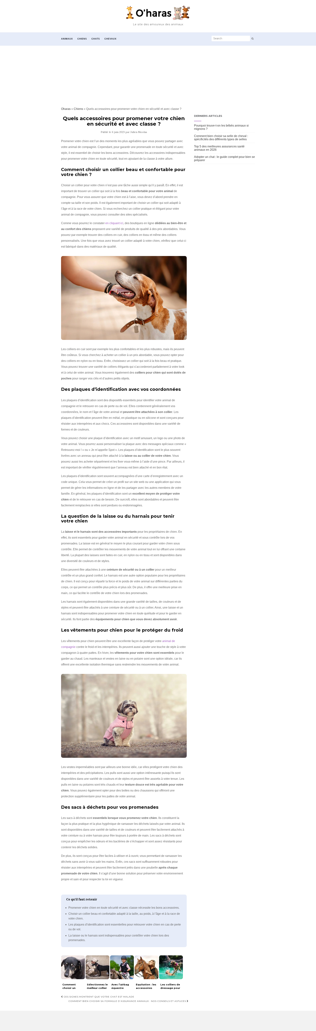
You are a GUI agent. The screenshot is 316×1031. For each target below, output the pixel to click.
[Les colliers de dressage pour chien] (171, 967)
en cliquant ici (114, 223)
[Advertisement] (158, 73)
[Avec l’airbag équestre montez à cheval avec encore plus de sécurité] (122, 967)
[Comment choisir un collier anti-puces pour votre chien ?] (73, 967)
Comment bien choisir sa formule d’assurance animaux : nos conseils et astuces (127, 1001)
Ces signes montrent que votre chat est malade (98, 996)
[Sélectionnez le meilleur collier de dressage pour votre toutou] (97, 967)
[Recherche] (252, 38)
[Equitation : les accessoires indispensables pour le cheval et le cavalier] (146, 967)
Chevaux (110, 39)
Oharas (66, 108)
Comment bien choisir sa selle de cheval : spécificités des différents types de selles (221, 137)
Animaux (67, 39)
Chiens (82, 39)
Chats (95, 39)
